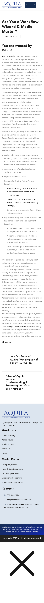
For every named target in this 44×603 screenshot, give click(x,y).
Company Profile (9, 464)
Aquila (20, 538)
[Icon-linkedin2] (10, 518)
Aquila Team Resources (12, 482)
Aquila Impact (8, 444)
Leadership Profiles (10, 473)
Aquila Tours (7, 440)
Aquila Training (8, 435)
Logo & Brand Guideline (12, 469)
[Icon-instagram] (15, 518)
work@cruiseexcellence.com (20, 326)
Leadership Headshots (12, 478)
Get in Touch (30, 5)
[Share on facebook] (16, 342)
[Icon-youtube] (20, 518)
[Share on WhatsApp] (30, 342)
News (4, 453)
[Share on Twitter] (21, 342)
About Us (6, 448)
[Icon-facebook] (4, 518)
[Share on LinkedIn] (25, 342)
